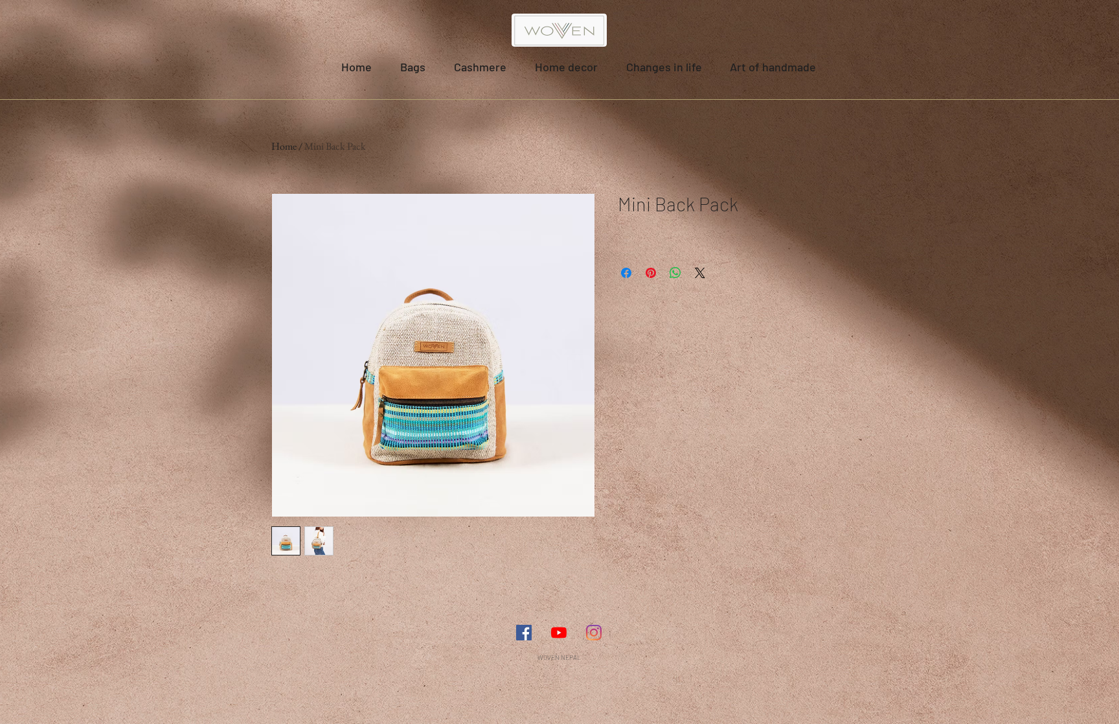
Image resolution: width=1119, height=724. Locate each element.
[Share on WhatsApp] (675, 273)
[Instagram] (594, 632)
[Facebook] (524, 632)
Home (284, 146)
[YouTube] (559, 632)
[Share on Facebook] (626, 273)
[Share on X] (700, 273)
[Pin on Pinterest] (651, 273)
